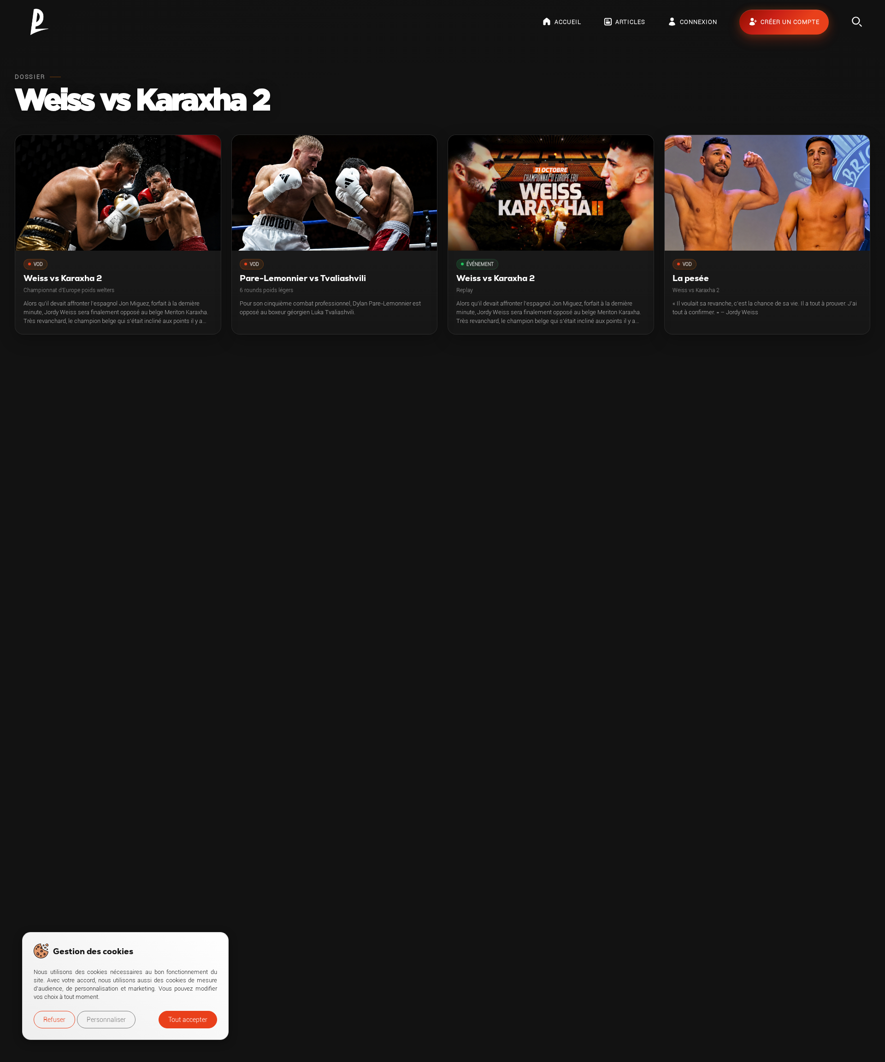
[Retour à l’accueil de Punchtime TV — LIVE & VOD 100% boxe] (39, 22)
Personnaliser (106, 1019)
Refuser (54, 1019)
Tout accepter (187, 1019)
